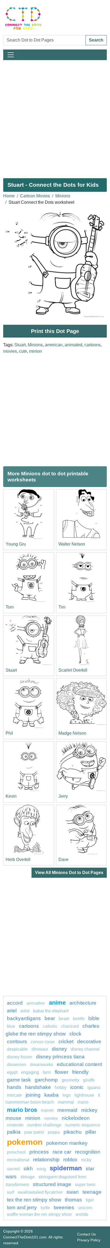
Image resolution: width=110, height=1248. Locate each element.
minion (35, 351)
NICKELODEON (76, 1118)
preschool (16, 1152)
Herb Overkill (18, 859)
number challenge (44, 1125)
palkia (14, 1132)
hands (14, 1087)
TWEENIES (65, 1207)
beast (64, 1018)
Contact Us (86, 1234)
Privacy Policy (88, 1240)
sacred (13, 1169)
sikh (28, 1168)
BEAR (50, 1018)
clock (75, 1034)
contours (17, 1041)
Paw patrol (34, 1132)
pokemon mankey (67, 1143)
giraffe (89, 1080)
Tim (61, 607)
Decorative (89, 1041)
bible (93, 1018)
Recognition (87, 1152)
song (41, 1169)
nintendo (15, 1125)
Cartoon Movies (35, 196)
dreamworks (41, 1064)
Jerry (63, 796)
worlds (82, 1214)
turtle (45, 1207)
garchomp (46, 1080)
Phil (9, 733)
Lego (66, 1095)
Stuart (20, 345)
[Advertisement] (55, 117)
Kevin (11, 796)
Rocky (86, 1160)
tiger (90, 1200)
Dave (63, 859)
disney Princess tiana (60, 1056)
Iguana (93, 1087)
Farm (47, 1072)
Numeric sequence (82, 1125)
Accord (15, 1003)
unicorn (85, 1207)
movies (10, 351)
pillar (90, 1132)
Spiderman (66, 1168)
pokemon (24, 1141)
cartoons (92, 345)
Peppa (54, 1132)
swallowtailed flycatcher (40, 1192)
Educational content (79, 1064)
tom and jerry (22, 1207)
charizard (70, 1026)
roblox (70, 1159)
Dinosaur (40, 1049)
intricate (14, 1095)
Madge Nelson (72, 733)
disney (59, 1049)
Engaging (30, 1072)
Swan (72, 1192)
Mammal (66, 1102)
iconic (77, 1087)
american (53, 345)
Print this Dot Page (55, 331)
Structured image (52, 1184)
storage (28, 1177)
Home (9, 196)
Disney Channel (85, 1049)
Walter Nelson (71, 544)
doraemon (16, 1064)
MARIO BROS (22, 1109)
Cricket (65, 1041)
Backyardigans (24, 1018)
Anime (57, 1002)
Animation (35, 1003)
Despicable (17, 1049)
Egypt (12, 1072)
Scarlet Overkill (72, 670)
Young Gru (16, 544)
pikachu (73, 1132)
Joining (33, 1095)
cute (23, 351)
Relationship (46, 1159)
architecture (82, 1003)
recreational (18, 1160)
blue (11, 1026)
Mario (83, 1102)
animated (73, 345)
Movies (51, 1118)
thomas (73, 1200)
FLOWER (61, 1072)
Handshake (38, 1087)
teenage (91, 1192)
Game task (19, 1080)
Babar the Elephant (51, 1011)
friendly (80, 1072)
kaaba (51, 1095)
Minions (62, 196)
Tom (10, 607)
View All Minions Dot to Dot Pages (69, 872)
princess (39, 1152)
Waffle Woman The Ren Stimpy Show (39, 1214)
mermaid (67, 1110)
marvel (47, 1110)
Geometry (70, 1080)
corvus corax (43, 1041)
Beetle (79, 1018)
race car (62, 1152)
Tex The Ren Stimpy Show (34, 1200)
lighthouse (84, 1095)
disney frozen (19, 1057)
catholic (50, 1026)
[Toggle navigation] (10, 54)
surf (10, 1192)
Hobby (60, 1087)
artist (24, 1011)
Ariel (12, 1010)
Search (96, 40)
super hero (85, 1184)
